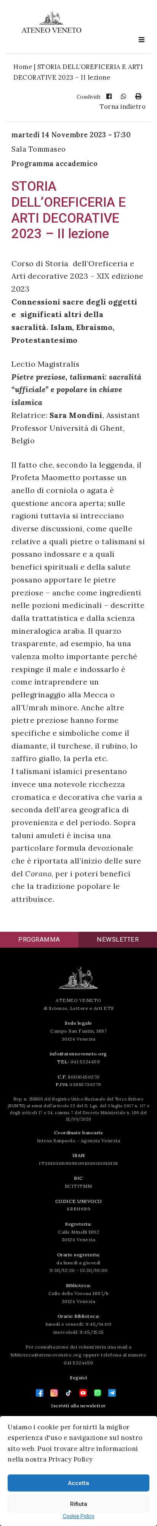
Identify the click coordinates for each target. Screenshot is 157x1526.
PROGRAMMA (39, 939)
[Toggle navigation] (141, 40)
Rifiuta (78, 1504)
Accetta (78, 1483)
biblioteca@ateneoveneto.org (46, 1355)
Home (22, 67)
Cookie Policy (79, 1516)
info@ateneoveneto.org (78, 1054)
